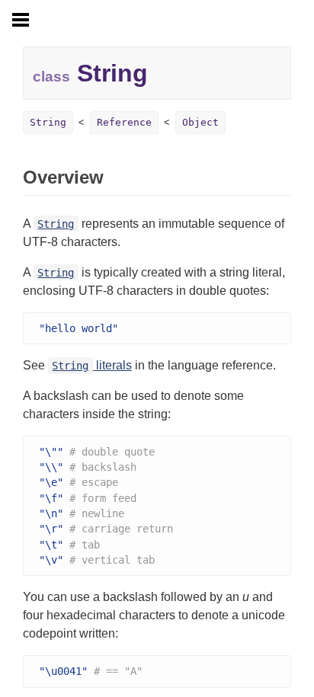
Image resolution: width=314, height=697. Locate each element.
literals (91, 365)
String (48, 122)
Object (200, 122)
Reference (124, 122)
